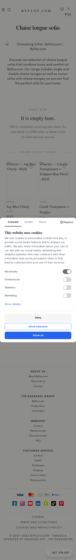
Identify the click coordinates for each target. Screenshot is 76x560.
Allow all (38, 335)
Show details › (13, 304)
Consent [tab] (13, 221)
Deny (38, 317)
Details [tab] (29, 221)
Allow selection (38, 326)
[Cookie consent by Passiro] (66, 222)
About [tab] (42, 221)
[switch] (67, 271)
